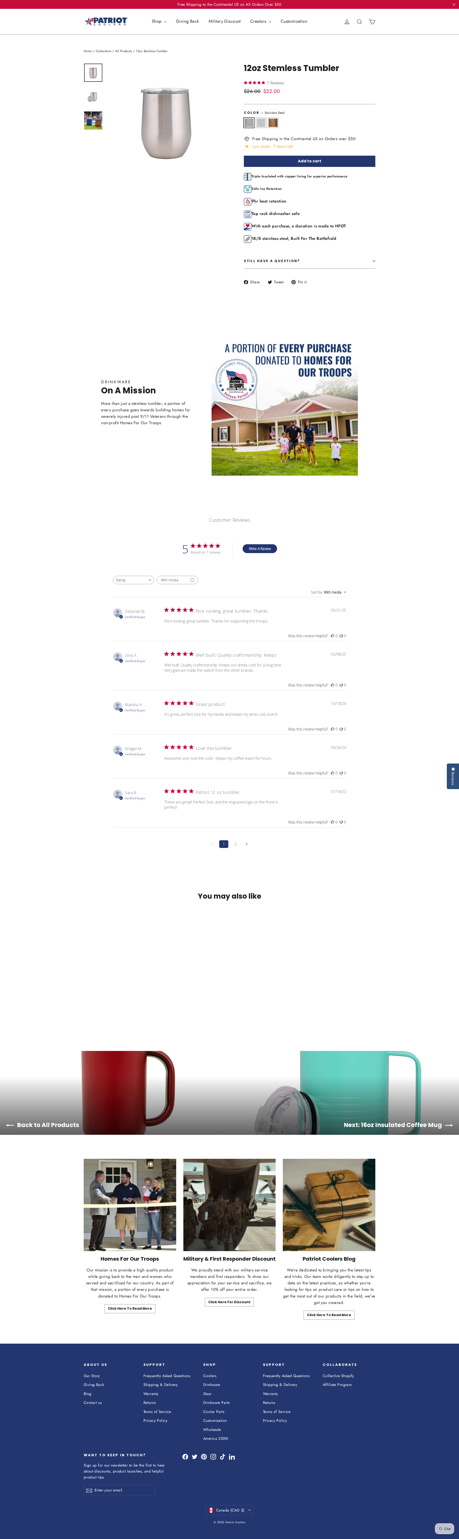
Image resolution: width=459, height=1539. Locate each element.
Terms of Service (157, 1411)
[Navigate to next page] (246, 844)
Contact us (93, 1402)
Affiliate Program (337, 1384)
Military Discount (225, 21)
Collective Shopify (338, 1376)
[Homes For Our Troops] (130, 1205)
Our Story (92, 1376)
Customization (294, 21)
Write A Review (260, 548)
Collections (103, 51)
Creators (259, 21)
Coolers (209, 1376)
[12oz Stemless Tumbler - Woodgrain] (99, 1008)
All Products (123, 51)
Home (88, 51)
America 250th (215, 1438)
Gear (207, 1393)
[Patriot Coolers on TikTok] (222, 1456)
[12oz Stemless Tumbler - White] (93, 1008)
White (261, 123)
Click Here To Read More (130, 1308)
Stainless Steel (249, 123)
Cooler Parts (213, 1411)
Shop (157, 21)
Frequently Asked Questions (166, 1376)
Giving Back (187, 21)
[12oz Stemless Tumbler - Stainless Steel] (87, 1008)
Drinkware (211, 1384)
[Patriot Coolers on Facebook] (185, 1456)
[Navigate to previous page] (212, 844)
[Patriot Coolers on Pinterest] (204, 1456)
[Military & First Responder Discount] (229, 1205)
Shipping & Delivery (160, 1384)
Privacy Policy (155, 1420)
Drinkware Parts (216, 1402)
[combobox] (133, 580)
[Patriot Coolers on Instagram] (213, 1456)
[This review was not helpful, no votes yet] (341, 635)
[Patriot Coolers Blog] (329, 1205)
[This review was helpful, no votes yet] (332, 635)
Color (264, 112)
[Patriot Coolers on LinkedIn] (232, 1456)
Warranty (150, 1393)
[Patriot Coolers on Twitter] (194, 1456)
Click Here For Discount (229, 1302)
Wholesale (212, 1429)
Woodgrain (273, 123)
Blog (88, 1393)
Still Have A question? (272, 261)
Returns (149, 1402)
